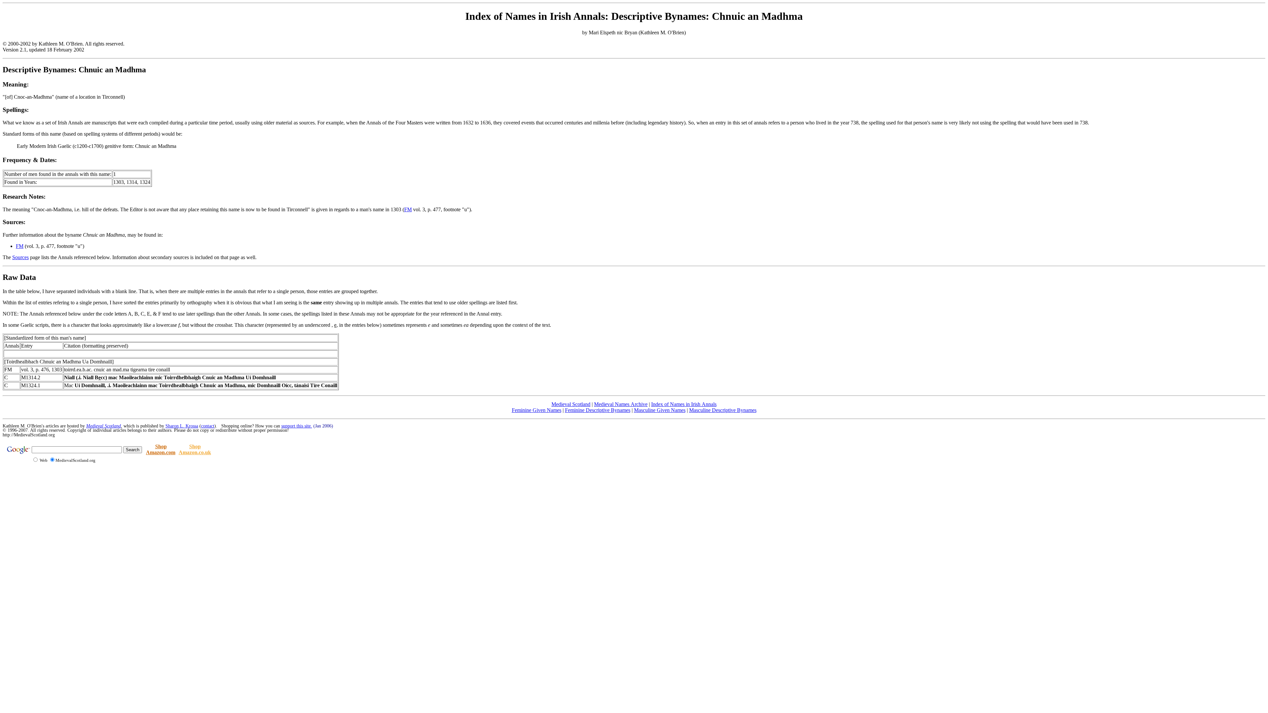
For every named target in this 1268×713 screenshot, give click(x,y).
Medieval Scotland (570, 404)
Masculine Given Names (660, 410)
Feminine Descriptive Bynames (597, 410)
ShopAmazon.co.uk (195, 449)
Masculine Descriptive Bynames (723, 410)
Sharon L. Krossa (181, 426)
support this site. (296, 426)
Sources (20, 257)
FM (408, 209)
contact (207, 426)
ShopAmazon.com (160, 449)
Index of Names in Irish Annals (684, 404)
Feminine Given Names (536, 410)
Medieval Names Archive (621, 404)
